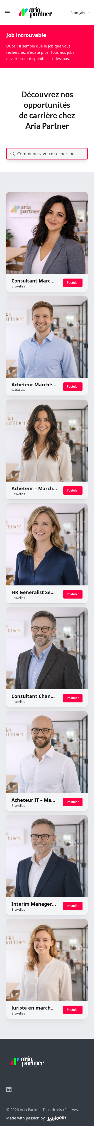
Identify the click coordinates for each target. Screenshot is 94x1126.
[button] (80, 12)
